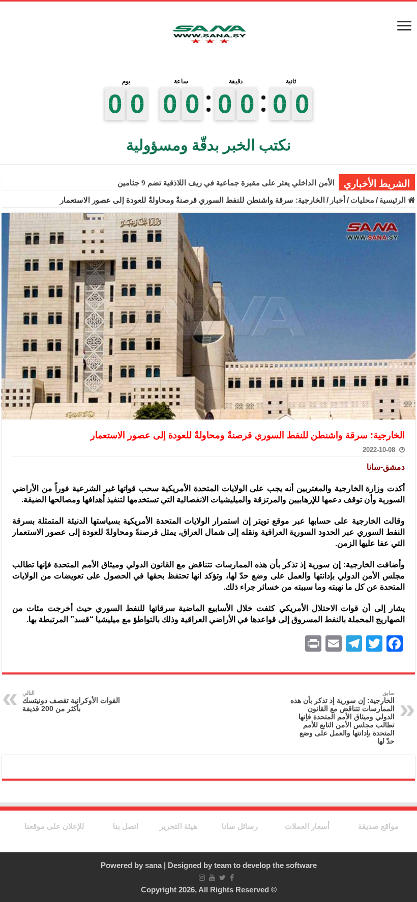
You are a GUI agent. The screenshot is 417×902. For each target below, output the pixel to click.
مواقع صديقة (378, 826)
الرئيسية (393, 200)
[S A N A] (208, 34)
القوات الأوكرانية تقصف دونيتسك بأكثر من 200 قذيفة (71, 701)
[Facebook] (232, 878)
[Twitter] (222, 878)
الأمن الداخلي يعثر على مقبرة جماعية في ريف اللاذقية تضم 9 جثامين (226, 183)
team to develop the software (265, 865)
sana (153, 865)
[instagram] (202, 878)
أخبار (337, 200)
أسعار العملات (307, 826)
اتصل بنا (125, 826)
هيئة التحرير (178, 826)
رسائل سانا (240, 826)
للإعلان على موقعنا (54, 826)
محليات (362, 200)
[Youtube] (212, 878)
